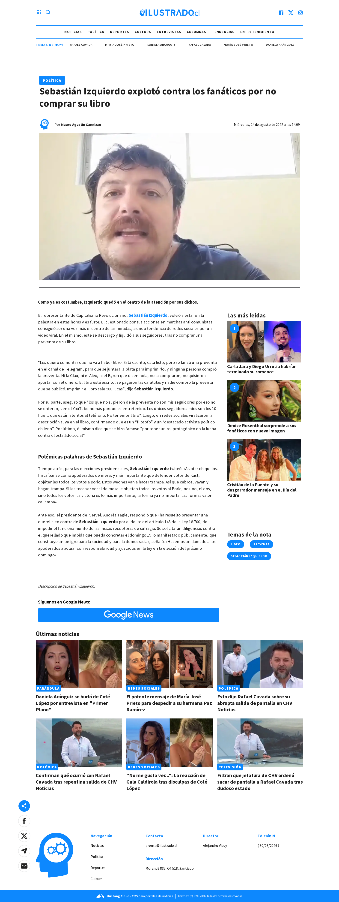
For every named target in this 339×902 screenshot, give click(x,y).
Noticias (73, 32)
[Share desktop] (24, 806)
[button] (24, 821)
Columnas (196, 32)
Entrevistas (169, 32)
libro (236, 544)
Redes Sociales (144, 688)
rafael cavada (181, 45)
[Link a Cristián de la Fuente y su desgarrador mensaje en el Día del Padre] (264, 460)
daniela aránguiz (142, 45)
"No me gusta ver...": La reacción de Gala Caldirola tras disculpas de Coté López (166, 781)
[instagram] (300, 12)
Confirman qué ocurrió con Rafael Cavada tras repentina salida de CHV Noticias (76, 781)
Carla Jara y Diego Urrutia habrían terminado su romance (262, 368)
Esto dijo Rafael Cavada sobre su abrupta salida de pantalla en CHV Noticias (254, 703)
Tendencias (223, 32)
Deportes (119, 32)
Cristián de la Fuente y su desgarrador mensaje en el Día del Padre (261, 490)
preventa (261, 544)
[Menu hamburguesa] (39, 12)
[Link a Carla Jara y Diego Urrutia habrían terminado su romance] (264, 342)
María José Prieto (101, 45)
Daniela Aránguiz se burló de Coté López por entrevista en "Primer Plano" (73, 703)
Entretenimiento (257, 32)
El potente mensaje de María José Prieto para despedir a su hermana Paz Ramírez (169, 703)
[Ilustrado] (169, 12)
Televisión (230, 767)
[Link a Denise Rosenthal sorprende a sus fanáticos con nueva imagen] (264, 401)
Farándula (48, 688)
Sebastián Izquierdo (148, 315)
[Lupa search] (48, 12)
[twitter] (290, 12)
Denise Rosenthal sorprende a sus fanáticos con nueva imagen (261, 428)
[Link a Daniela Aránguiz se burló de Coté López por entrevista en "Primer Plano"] (79, 664)
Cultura (143, 32)
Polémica (228, 688)
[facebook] (281, 12)
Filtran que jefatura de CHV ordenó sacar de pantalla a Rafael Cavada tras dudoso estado (260, 781)
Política (95, 32)
